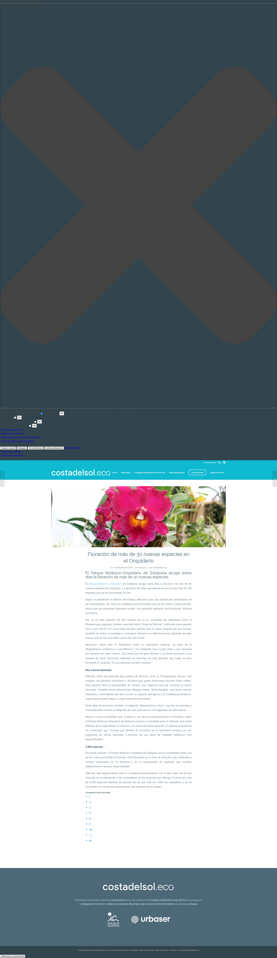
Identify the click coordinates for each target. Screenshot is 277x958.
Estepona (142, 567)
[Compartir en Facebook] (89, 796)
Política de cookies (10, 451)
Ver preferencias (35, 448)
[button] (138, 206)
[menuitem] (115, 472)
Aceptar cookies (8, 448)
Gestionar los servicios (12, 433)
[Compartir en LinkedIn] (90, 818)
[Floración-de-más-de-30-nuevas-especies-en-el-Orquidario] (138, 516)
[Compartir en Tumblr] (89, 824)
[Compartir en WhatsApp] (90, 807)
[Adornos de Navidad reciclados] (2, 479)
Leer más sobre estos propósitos (17, 441)
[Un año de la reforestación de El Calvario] (275, 479)
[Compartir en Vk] (90, 829)
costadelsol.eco (160, 567)
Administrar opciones (12, 429)
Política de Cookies (161, 950)
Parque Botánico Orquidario (105, 583)
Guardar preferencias (54, 448)
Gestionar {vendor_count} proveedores (20, 437)
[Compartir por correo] (90, 840)
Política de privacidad (12, 455)
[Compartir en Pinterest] (90, 813)
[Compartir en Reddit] (90, 835)
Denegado (22, 448)
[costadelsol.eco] (81, 472)
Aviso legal (133, 950)
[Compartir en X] (90, 802)
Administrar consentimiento (12, 956)
